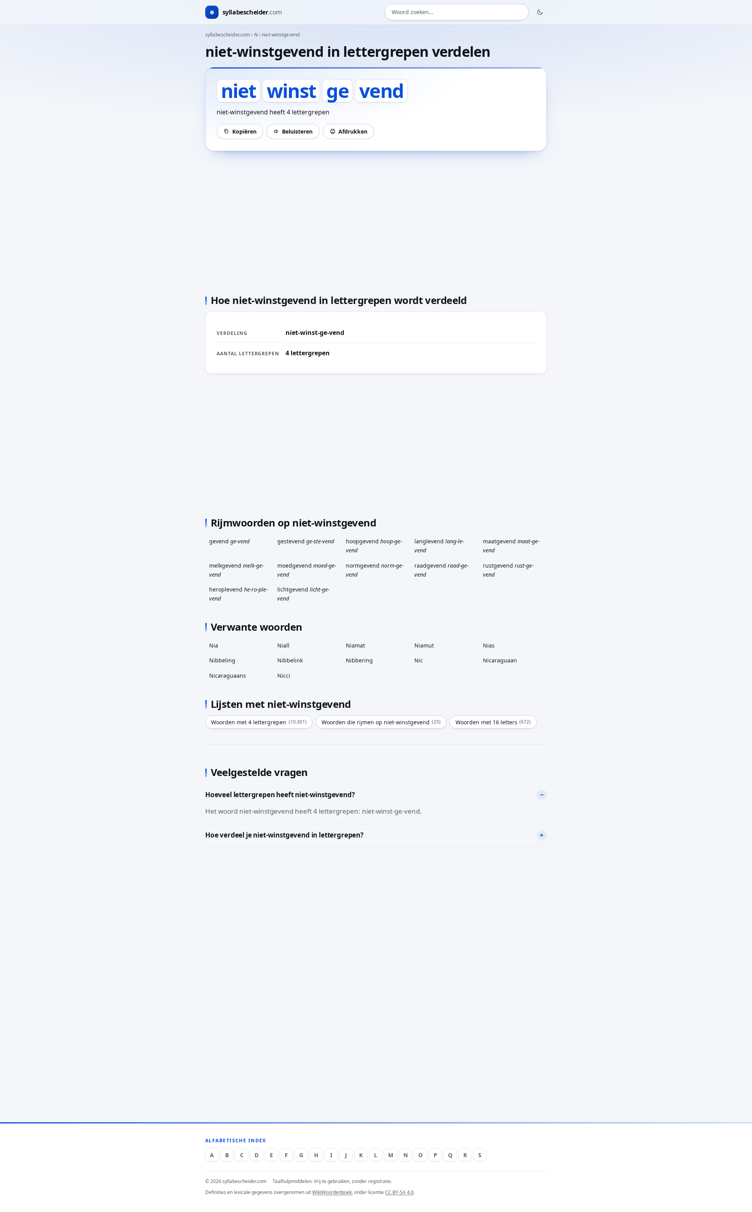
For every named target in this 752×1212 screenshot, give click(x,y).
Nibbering (359, 660)
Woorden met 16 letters (493, 722)
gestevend (305, 541)
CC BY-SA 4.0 (399, 1192)
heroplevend (238, 594)
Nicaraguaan (500, 660)
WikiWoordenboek (332, 1192)
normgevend (374, 570)
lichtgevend (303, 594)
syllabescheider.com (227, 34)
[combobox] (457, 12)
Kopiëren (244, 131)
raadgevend (441, 570)
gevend (229, 541)
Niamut (424, 645)
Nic (418, 660)
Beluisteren (297, 131)
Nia (213, 645)
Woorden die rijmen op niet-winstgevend (381, 722)
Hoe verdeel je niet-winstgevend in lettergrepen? (284, 834)
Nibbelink (290, 660)
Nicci (283, 675)
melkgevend (236, 570)
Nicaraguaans (227, 675)
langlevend (439, 545)
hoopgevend (374, 545)
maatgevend (511, 545)
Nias (489, 645)
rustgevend (508, 570)
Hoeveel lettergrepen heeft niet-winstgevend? (280, 794)
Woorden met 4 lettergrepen (259, 722)
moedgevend (306, 570)
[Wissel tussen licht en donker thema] (540, 12)
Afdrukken (352, 131)
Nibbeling (222, 660)
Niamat (355, 645)
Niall (283, 645)
